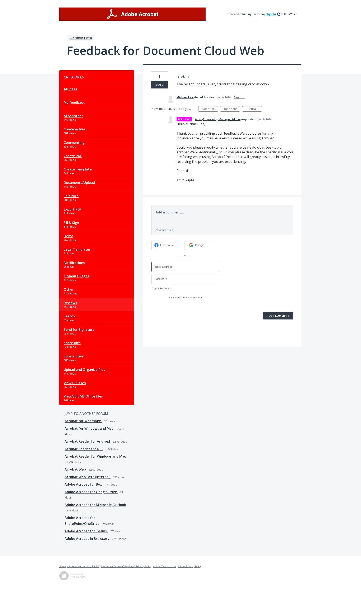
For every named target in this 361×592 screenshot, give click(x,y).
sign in (271, 14)
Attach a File (166, 229)
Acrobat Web (76, 469)
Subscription (74, 356)
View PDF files (75, 383)
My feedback (74, 102)
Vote (159, 85)
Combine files (74, 129)
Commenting (74, 142)
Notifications (74, 262)
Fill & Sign (71, 222)
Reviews (70, 302)
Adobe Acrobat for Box (84, 484)
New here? (185, 297)
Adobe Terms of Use (164, 566)
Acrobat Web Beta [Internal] (88, 477)
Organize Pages (76, 276)
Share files (72, 343)
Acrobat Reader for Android (88, 441)
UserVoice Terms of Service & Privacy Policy (126, 566)
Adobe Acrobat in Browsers (87, 538)
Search (69, 316)
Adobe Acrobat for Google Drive (91, 492)
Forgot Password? (161, 288)
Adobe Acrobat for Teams (86, 531)
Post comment (278, 316)
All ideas (70, 89)
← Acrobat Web (80, 38)
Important (231, 109)
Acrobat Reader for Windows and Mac (95, 456)
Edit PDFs (71, 196)
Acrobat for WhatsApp (83, 421)
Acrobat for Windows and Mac (89, 428)
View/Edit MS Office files (83, 396)
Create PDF (73, 156)
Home (68, 236)
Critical (255, 109)
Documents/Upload (79, 182)
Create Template (78, 169)
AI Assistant (73, 116)
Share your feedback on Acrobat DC (79, 566)
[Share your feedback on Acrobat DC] (132, 14)
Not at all (210, 109)
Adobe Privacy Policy (189, 566)
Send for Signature (79, 329)
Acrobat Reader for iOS (84, 449)
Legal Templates (77, 249)
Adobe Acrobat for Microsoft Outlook (95, 504)
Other (69, 289)
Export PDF (72, 209)
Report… (239, 97)
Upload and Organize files (84, 369)
